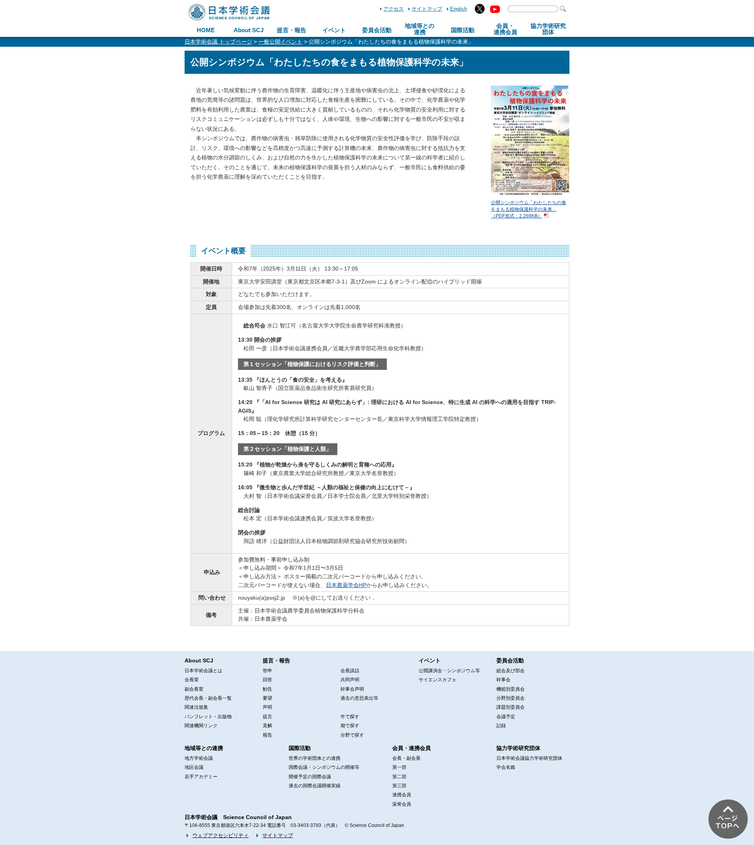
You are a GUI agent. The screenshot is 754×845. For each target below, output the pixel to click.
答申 (267, 670)
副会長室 (194, 689)
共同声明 (349, 679)
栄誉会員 (401, 804)
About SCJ (249, 30)
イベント (334, 30)
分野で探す (352, 735)
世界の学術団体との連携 (314, 758)
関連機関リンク (201, 725)
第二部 (399, 776)
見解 (267, 725)
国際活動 (462, 30)
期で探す (349, 725)
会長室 (192, 679)
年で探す (349, 716)
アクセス (393, 9)
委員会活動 (377, 30)
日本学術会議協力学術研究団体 (529, 758)
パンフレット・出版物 (208, 716)
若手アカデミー (201, 776)
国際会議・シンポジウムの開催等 (324, 767)
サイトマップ (427, 9)
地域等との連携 (204, 748)
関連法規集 (196, 707)
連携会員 (401, 794)
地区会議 (194, 767)
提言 (267, 716)
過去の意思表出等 (359, 698)
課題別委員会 (510, 707)
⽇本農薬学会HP (346, 585)
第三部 (399, 785)
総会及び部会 (510, 670)
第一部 (399, 767)
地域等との (419, 29)
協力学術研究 (548, 29)
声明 (267, 707)
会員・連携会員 (411, 748)
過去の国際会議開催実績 (314, 785)
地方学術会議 (199, 758)
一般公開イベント (280, 41)
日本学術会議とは (203, 670)
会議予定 (505, 716)
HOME (206, 30)
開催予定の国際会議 (310, 776)
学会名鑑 (505, 767)
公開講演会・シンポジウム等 (449, 670)
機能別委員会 (510, 689)
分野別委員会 (510, 698)
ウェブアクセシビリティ (220, 835)
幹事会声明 (352, 689)
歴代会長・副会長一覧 (208, 698)
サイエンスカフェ (437, 679)
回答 (267, 679)
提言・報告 (291, 30)
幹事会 (503, 679)
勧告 (267, 689)
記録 (501, 725)
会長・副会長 (406, 758)
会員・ (505, 29)
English (458, 9)
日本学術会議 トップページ (218, 41)
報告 (267, 735)
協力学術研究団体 (518, 748)
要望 (267, 698)
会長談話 (349, 670)
